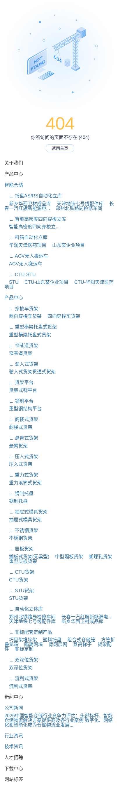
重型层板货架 (20, 561)
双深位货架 (18, 667)
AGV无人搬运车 (23, 263)
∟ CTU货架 (19, 572)
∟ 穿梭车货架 (21, 308)
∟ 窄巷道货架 (21, 345)
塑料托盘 (49, 639)
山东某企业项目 (66, 245)
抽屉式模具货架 (23, 519)
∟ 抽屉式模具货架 (25, 511)
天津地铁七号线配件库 (77, 203)
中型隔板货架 (66, 556)
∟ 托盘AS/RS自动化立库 (33, 195)
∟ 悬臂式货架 (21, 438)
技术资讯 (13, 746)
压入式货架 (18, 464)
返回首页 (60, 148)
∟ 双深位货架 (21, 659)
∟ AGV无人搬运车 (26, 256)
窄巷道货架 (18, 353)
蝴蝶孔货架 (98, 556)
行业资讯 (13, 735)
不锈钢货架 (18, 538)
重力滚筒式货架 (23, 482)
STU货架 (16, 598)
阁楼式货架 (18, 427)
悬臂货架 (16, 445)
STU (11, 282)
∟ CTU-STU (20, 274)
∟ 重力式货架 (21, 474)
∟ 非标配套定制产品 (28, 632)
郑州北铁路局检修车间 (76, 208)
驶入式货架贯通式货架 (30, 371)
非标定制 (21, 649)
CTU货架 (16, 579)
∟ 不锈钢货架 (21, 530)
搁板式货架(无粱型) (26, 556)
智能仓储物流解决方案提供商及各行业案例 (58, 718)
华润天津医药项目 (25, 245)
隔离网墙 (31, 644)
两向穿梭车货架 (23, 316)
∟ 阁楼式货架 (21, 419)
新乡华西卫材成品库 (27, 203)
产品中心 (13, 297)
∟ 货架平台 (18, 382)
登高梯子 (80, 644)
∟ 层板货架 (18, 548)
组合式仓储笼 (79, 639)
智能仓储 (13, 185)
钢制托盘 (16, 501)
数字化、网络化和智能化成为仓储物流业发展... (58, 722)
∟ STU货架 (19, 590)
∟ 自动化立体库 (23, 608)
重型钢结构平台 (23, 408)
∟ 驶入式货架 (21, 364)
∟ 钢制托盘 (18, 493)
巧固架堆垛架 (20, 639)
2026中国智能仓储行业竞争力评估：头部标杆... (53, 715)
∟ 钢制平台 (18, 401)
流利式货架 (18, 686)
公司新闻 (13, 707)
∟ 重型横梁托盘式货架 (30, 326)
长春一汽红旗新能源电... (84, 616)
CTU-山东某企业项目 (44, 282)
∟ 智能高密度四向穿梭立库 (35, 219)
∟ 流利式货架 (21, 678)
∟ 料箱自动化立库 (25, 237)
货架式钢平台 (20, 390)
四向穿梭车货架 (61, 316)
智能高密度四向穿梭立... (31, 226)
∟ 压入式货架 (21, 456)
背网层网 (55, 644)
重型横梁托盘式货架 (27, 334)
